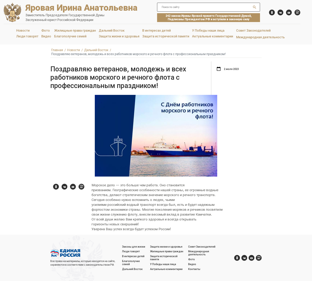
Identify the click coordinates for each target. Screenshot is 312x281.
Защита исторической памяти (165, 36)
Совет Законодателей (253, 30)
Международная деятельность (260, 37)
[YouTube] (289, 12)
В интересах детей (156, 30)
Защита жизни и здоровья (119, 36)
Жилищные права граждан (75, 30)
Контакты (194, 269)
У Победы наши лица (208, 30)
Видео (46, 36)
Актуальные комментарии (212, 36)
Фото (45, 30)
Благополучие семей (70, 36)
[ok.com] (272, 12)
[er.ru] (297, 12)
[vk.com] (280, 12)
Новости (23, 30)
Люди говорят (27, 36)
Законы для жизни (133, 246)
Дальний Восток (112, 30)
